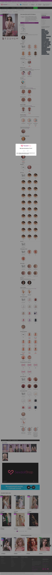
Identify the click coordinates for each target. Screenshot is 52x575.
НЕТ (28, 150)
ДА (23, 150)
